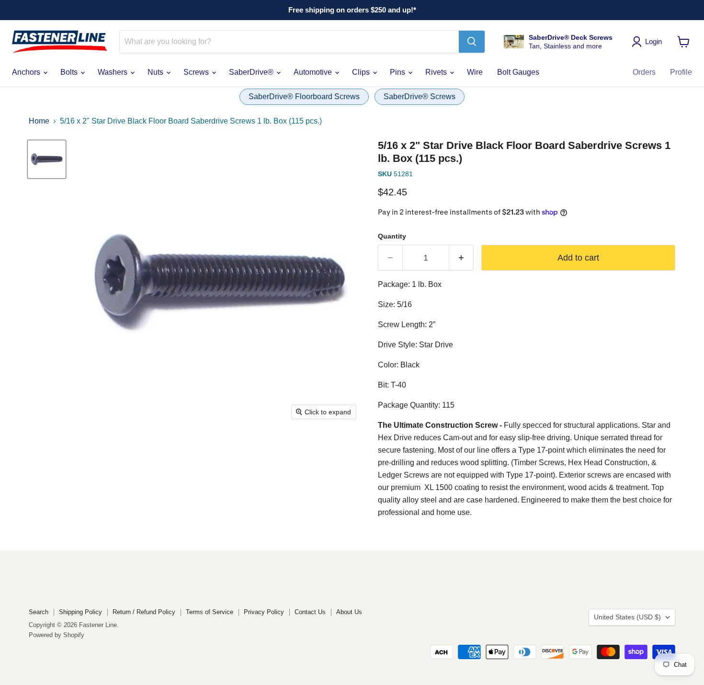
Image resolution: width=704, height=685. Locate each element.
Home (39, 121)
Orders (644, 72)
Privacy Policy (264, 612)
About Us (349, 612)
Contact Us (310, 612)
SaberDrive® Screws (419, 96)
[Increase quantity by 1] (461, 258)
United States (627, 617)
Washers (113, 72)
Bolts (69, 72)
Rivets (437, 72)
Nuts (156, 72)
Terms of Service (209, 612)
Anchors (27, 72)
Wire (475, 72)
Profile (681, 72)
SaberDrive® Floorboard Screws (304, 96)
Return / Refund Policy (144, 612)
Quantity (392, 236)
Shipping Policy (80, 612)
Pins (398, 72)
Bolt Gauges (518, 72)
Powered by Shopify (56, 635)
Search (38, 612)
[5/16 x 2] (47, 159)
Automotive (314, 72)
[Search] (472, 42)
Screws (197, 72)
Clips (362, 72)
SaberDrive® (252, 72)
